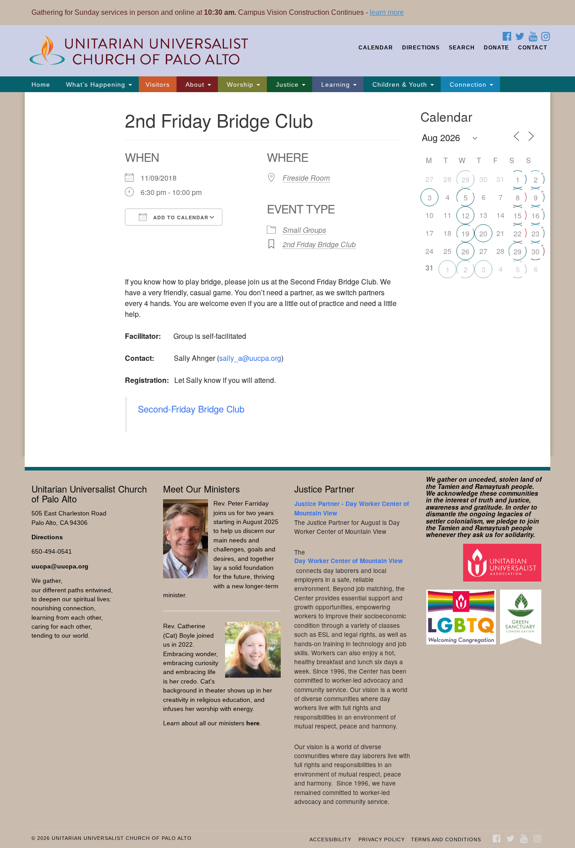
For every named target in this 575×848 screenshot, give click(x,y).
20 (483, 233)
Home (40, 84)
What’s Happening (96, 84)
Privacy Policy (381, 839)
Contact (532, 47)
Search (462, 47)
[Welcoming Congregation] (462, 612)
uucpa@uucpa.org (59, 566)
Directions (421, 47)
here (253, 723)
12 (465, 215)
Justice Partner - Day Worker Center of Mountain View (351, 508)
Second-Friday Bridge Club (191, 408)
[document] (287, 274)
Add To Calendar (179, 217)
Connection (468, 84)
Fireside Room (306, 178)
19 (465, 233)
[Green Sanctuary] (522, 612)
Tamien (449, 486)
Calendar (375, 47)
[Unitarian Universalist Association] (503, 562)
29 (465, 179)
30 (535, 251)
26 (465, 251)
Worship (240, 84)
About (195, 84)
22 (517, 233)
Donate (496, 47)
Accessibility (330, 839)
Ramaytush (492, 486)
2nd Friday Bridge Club (319, 244)
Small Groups (304, 230)
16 (535, 215)
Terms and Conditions (446, 839)
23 (535, 233)
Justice (287, 84)
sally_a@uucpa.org (250, 358)
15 (517, 215)
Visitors (158, 84)
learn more (387, 12)
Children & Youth (399, 84)
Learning (335, 84)
